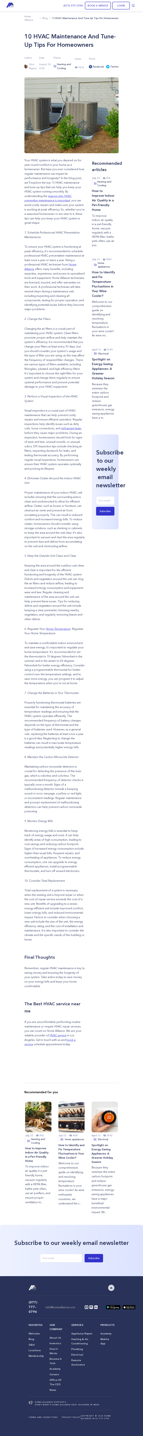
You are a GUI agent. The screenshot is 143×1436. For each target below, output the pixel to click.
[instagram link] (91, 1307)
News (53, 1389)
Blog (31, 1339)
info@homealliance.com (60, 1307)
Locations (35, 1350)
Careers (54, 1374)
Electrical (77, 1354)
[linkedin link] (96, 1307)
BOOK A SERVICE (98, 5)
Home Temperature (58, 629)
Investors (55, 1343)
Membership (36, 1355)
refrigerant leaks (71, 428)
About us (55, 1337)
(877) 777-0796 (73, 5)
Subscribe (105, 511)
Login (121, 5)
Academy (55, 1368)
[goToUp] (111, 1288)
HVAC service (58, 1035)
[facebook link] (86, 1307)
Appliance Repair (81, 1333)
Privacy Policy (71, 1417)
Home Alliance (28, 18)
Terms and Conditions (43, 1417)
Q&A (32, 1344)
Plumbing (77, 1349)
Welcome (34, 1333)
